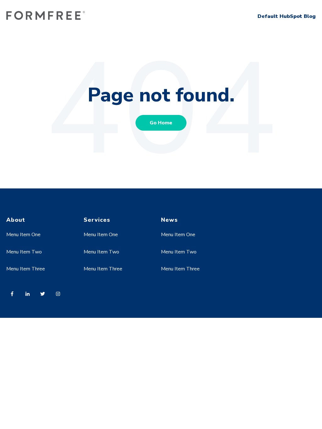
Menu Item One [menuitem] (23, 234)
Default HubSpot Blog (287, 16)
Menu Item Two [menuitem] (24, 251)
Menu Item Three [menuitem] (25, 268)
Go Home (161, 122)
